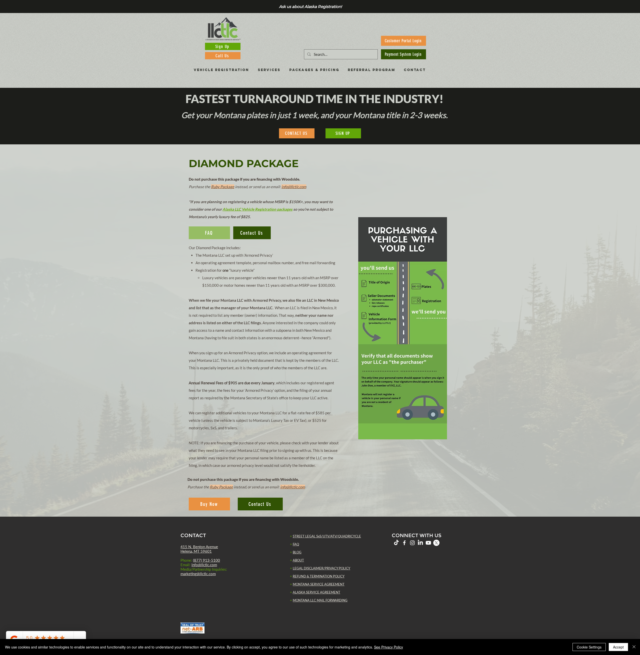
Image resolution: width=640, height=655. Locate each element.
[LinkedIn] (420, 543)
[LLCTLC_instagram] (412, 543)
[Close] (634, 647)
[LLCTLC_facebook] (404, 543)
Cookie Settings (589, 646)
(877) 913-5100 (206, 560)
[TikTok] (396, 543)
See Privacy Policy (388, 646)
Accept (618, 646)
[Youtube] (428, 543)
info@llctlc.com (204, 564)
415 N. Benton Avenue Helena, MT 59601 (199, 548)
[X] (436, 543)
